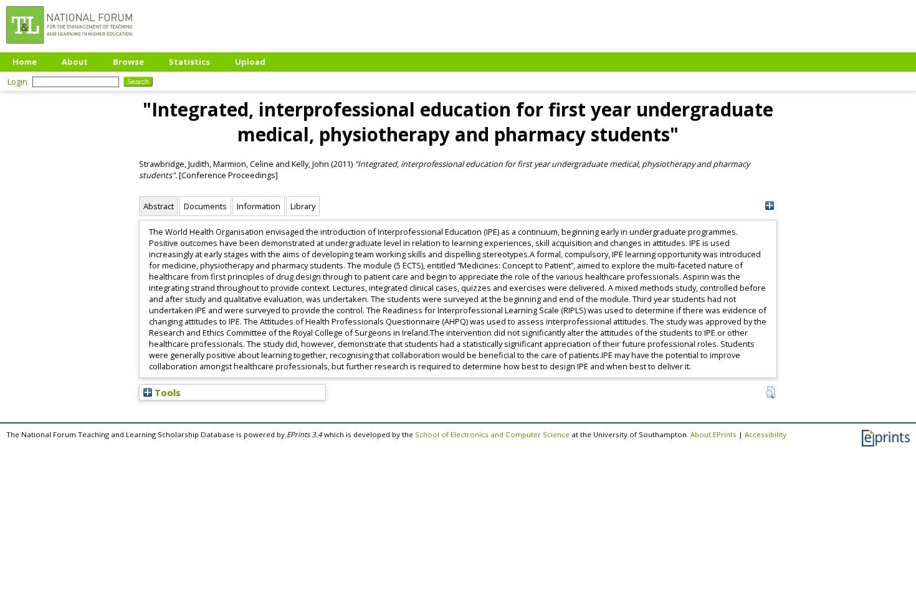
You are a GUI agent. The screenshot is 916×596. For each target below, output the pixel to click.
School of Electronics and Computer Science (492, 434)
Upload (250, 61)
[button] (770, 392)
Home (24, 61)
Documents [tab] (205, 206)
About (75, 61)
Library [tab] (302, 206)
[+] (769, 205)
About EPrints (713, 434)
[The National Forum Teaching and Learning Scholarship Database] (69, 46)
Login (17, 81)
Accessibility (765, 434)
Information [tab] (258, 206)
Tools (166, 392)
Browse (128, 61)
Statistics (189, 61)
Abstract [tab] (158, 206)
